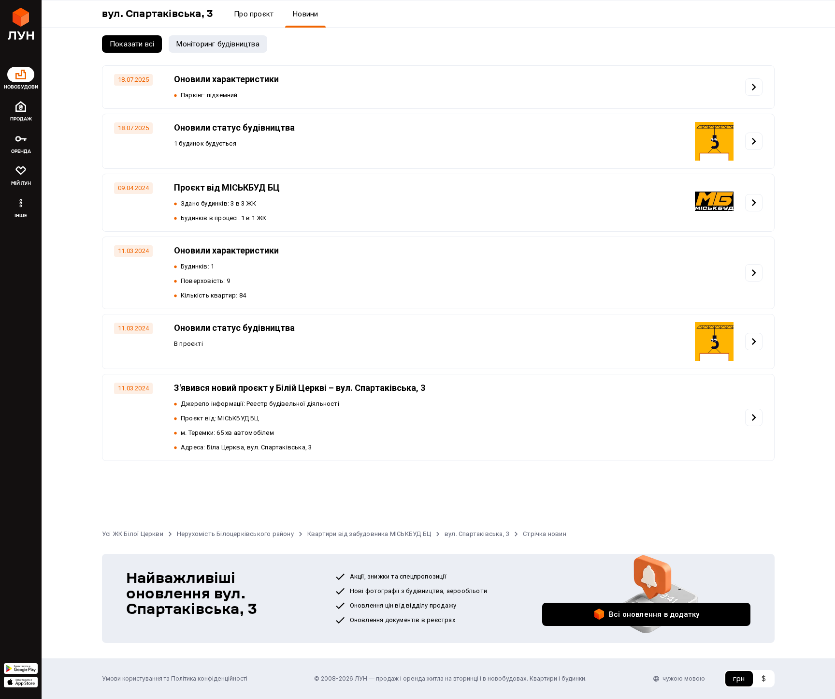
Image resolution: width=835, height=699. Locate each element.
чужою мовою (683, 678)
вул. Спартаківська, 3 (477, 533)
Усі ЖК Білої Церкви (132, 533)
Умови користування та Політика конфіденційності (174, 678)
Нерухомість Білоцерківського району (235, 533)
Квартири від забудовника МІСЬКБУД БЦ (369, 533)
